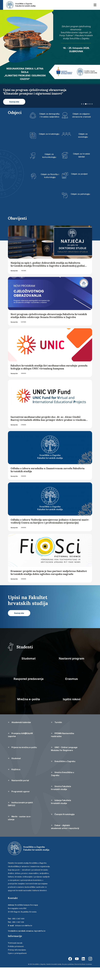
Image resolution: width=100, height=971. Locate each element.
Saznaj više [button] (14, 105)
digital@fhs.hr (40, 934)
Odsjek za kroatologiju (49, 137)
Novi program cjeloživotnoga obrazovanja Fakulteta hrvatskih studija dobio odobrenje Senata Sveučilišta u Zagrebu (49, 319)
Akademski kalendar (21, 726)
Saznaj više (14, 274)
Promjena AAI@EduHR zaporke (20, 738)
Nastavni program (71, 662)
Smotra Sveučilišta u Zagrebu (62, 777)
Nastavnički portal (20, 784)
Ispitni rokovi (71, 703)
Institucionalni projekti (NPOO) (20, 807)
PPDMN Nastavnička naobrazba (62, 738)
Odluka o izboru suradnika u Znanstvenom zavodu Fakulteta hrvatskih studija (48, 473)
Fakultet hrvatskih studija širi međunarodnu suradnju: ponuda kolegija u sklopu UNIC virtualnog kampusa (49, 371)
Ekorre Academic (87, 968)
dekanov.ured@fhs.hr (23, 929)
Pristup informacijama (17, 953)
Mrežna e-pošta (28, 703)
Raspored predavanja (29, 682)
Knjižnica (15, 773)
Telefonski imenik (15, 946)
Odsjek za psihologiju (80, 197)
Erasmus (71, 682)
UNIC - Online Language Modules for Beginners (64, 752)
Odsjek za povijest (79, 177)
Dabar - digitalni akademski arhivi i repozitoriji (65, 830)
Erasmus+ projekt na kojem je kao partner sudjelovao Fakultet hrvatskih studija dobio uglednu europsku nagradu (49, 576)
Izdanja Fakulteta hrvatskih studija (61, 805)
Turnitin (58, 726)
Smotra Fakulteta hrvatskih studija (61, 791)
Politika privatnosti (16, 950)
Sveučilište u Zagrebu (64, 765)
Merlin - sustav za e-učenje (19, 821)
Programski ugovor (20, 795)
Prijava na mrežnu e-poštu (24, 751)
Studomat (28, 662)
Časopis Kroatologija (64, 818)
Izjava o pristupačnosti (17, 957)
